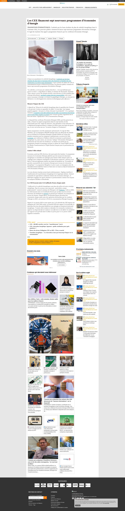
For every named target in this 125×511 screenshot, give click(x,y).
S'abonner (121, 4)
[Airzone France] (68, 483)
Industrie (62, 190)
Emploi (18, 0)
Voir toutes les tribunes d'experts (87, 118)
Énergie (61, 38)
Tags (34, 503)
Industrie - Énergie (52, 38)
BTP (30, 7)
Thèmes (30, 503)
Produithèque (11, 0)
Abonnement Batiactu (56, 497)
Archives (30, 499)
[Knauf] (81, 483)
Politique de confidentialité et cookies (59, 505)
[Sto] (88, 483)
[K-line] (37, 483)
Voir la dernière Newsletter (35, 498)
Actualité (3, 0)
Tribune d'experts (91, 7)
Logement (30, 138)
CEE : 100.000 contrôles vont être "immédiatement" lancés (46, 224)
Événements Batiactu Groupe (57, 500)
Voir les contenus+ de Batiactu (35, 501)
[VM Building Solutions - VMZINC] (49, 483)
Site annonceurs (54, 504)
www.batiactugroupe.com (77, 493)
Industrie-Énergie (68, 7)
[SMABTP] (43, 483)
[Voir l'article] (73, 313)
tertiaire (46, 193)
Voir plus (87, 77)
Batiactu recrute (54, 499)
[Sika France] (62, 483)
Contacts (53, 493)
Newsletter (122, 0)
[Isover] (56, 483)
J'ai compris (77, 505)
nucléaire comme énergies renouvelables (52, 95)
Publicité (53, 495)
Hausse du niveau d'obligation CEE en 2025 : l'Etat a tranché (47, 230)
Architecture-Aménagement (42, 7)
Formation (24, 0)
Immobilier (57, 7)
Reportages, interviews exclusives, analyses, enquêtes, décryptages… (44, 241)
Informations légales (55, 502)
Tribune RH (79, 7)
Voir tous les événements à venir (87, 266)
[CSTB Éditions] (75, 483)
